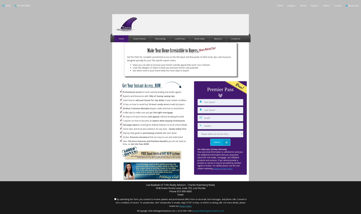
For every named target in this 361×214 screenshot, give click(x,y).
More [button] (302, 5)
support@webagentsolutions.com (208, 210)
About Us (218, 38)
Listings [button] (291, 5)
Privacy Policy (185, 206)
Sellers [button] (326, 5)
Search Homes (139, 38)
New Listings (160, 38)
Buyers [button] (314, 5)
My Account (353, 5)
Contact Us (235, 38)
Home (280, 5)
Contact (338, 5)
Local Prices (180, 38)
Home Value (199, 38)
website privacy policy (223, 168)
